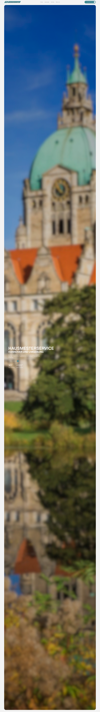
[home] (12, 2)
